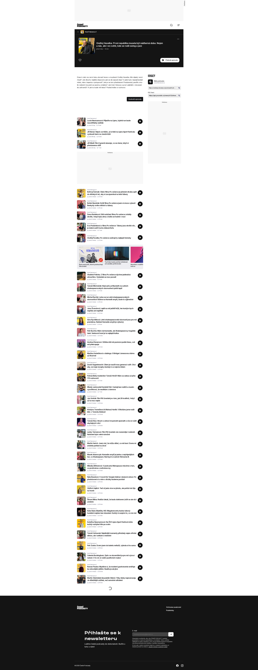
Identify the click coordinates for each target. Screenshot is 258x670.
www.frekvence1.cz (159, 83)
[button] (171, 25)
